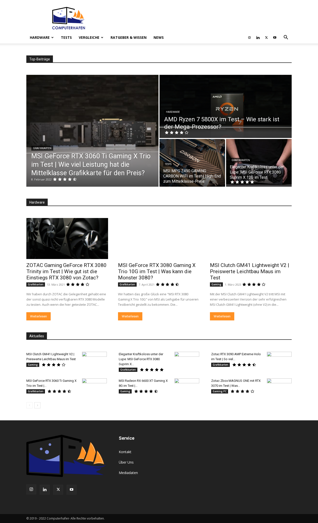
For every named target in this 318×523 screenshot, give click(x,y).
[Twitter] (266, 38)
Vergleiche (89, 37)
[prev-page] (29, 405)
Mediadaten (128, 472)
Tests (66, 37)
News (159, 37)
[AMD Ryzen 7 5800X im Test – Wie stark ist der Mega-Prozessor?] (225, 106)
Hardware (40, 37)
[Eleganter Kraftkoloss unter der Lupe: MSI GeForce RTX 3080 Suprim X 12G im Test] (259, 163)
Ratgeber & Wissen (129, 37)
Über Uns (126, 462)
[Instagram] (249, 38)
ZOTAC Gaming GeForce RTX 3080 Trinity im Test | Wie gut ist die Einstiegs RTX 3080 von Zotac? (66, 271)
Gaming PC (220, 391)
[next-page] (37, 405)
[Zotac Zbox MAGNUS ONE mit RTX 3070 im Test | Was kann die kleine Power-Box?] (279, 387)
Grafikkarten (42, 148)
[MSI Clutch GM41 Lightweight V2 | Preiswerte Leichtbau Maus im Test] (251, 238)
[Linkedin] (258, 38)
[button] (286, 38)
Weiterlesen (38, 316)
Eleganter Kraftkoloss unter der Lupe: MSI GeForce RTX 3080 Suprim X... (141, 359)
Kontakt (125, 451)
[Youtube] (274, 38)
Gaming (216, 284)
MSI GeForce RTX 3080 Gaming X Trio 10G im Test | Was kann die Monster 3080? (157, 271)
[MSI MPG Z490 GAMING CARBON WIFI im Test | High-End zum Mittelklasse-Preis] (192, 163)
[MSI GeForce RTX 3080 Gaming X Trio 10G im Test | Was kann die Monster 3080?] (159, 238)
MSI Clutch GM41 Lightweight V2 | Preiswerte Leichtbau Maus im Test (249, 271)
